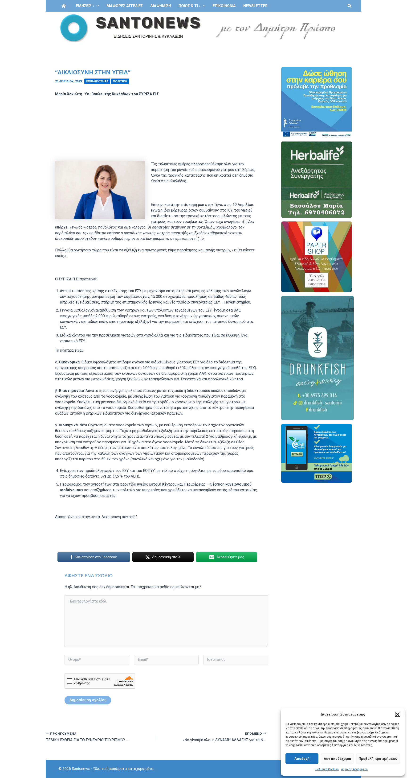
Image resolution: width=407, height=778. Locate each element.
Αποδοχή (301, 759)
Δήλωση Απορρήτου (354, 769)
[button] (397, 714)
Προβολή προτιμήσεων (378, 759)
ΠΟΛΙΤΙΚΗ (120, 81)
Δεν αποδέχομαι (337, 759)
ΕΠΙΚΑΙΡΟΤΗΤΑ (97, 81)
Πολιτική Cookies (327, 769)
